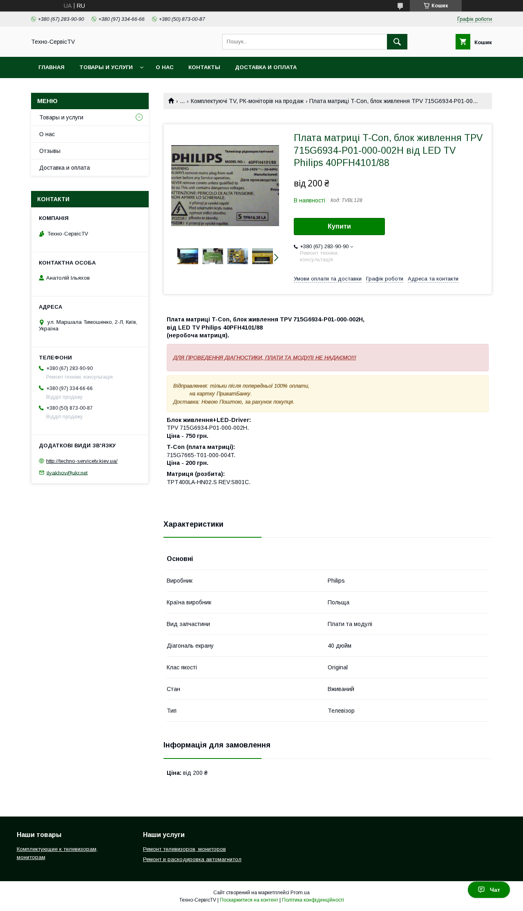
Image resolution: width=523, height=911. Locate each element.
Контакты (204, 67)
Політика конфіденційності (313, 900)
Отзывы (49, 151)
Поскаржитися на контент (249, 900)
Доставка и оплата (266, 67)
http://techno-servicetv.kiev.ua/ (82, 461)
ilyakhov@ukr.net (67, 472)
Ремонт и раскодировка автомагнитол (192, 859)
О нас (165, 67)
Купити (339, 226)
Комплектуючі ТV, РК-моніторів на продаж (247, 101)
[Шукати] (397, 41)
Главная (51, 67)
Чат (495, 889)
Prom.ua (300, 892)
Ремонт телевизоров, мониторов (184, 849)
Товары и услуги (106, 67)
